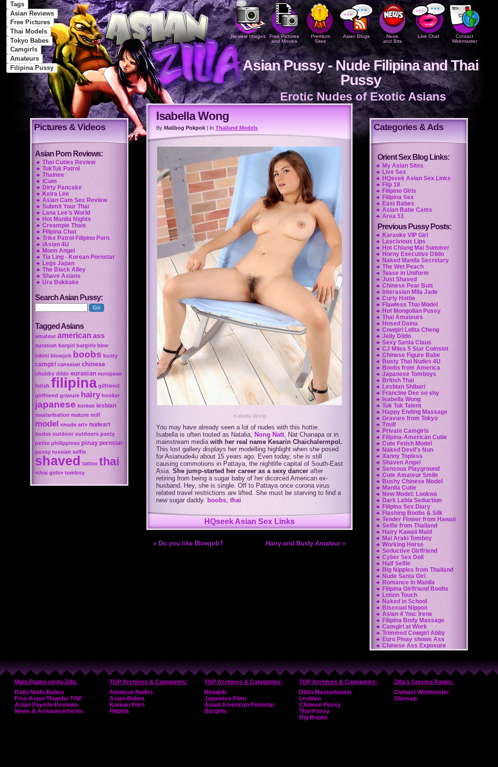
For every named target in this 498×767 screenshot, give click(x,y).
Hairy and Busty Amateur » (306, 543)
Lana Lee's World (66, 212)
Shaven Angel (401, 462)
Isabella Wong (401, 399)
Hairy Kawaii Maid (407, 531)
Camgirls (23, 49)
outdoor (63, 434)
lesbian (106, 405)
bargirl (66, 345)
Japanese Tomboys (409, 374)
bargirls (86, 345)
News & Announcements (49, 711)
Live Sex (394, 172)
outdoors (87, 434)
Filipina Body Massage (413, 620)
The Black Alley (64, 269)
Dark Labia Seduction (412, 500)
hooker (111, 395)
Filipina (119, 711)
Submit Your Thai (65, 206)
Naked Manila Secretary (415, 260)
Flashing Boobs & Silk (412, 513)
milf (95, 415)
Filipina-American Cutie (414, 437)
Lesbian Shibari (403, 386)
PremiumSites (320, 39)
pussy (43, 452)
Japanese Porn (225, 698)
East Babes (398, 203)
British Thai (398, 380)
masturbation (52, 415)
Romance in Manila (408, 582)
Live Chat (428, 36)
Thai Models (28, 31)
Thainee (53, 174)
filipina (74, 383)
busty (110, 355)
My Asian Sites (403, 165)
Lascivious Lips (404, 241)
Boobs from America (411, 367)
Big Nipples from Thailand (417, 569)
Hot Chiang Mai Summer (415, 247)
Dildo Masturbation (325, 692)
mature (80, 415)
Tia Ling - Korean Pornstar (78, 257)
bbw (102, 345)
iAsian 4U (55, 244)
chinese (93, 364)
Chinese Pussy (320, 704)
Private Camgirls (405, 430)
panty (107, 434)
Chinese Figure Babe (411, 355)
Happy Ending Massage (414, 412)
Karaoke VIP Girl (405, 235)
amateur (45, 336)
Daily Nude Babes (39, 692)
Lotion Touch (399, 595)
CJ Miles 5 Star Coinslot (415, 348)
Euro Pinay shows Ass (413, 639)
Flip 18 (391, 184)
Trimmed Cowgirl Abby (413, 633)
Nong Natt (269, 434)
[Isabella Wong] (249, 406)
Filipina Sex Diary (406, 506)
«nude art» (74, 424)
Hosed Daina (400, 323)
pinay (89, 442)
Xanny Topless (402, 456)
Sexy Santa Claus (406, 342)
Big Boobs (313, 717)
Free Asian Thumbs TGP (48, 698)
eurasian (83, 373)
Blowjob (215, 692)
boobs (216, 500)
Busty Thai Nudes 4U (411, 361)
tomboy (75, 473)
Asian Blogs (356, 36)
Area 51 (393, 216)
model (47, 423)
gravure (69, 395)
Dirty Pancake (62, 187)
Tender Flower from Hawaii (419, 519)
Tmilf (389, 424)
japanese (55, 404)
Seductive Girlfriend (409, 550)
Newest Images (248, 36)
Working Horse (403, 544)
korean (86, 406)
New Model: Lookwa (409, 494)
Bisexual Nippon (404, 607)
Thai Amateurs (402, 317)
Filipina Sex (398, 197)
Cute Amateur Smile (410, 475)
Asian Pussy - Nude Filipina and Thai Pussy (361, 72)
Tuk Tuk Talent (401, 405)
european (110, 373)
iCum (49, 181)
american (74, 335)
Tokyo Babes (29, 40)
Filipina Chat (59, 231)
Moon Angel (58, 250)
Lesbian (310, 698)
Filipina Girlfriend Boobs (415, 588)
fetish (42, 386)
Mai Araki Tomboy (407, 538)
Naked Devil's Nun (407, 449)
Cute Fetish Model (407, 443)
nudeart (99, 424)
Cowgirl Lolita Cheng (410, 329)
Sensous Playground (411, 468)
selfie (79, 452)
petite (42, 443)
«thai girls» (49, 473)
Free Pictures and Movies (284, 39)
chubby (44, 373)
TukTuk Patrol (61, 168)
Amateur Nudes (131, 692)
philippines (65, 443)
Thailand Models (236, 128)
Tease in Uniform (405, 273)
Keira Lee (55, 193)
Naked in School (404, 601)
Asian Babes (127, 698)
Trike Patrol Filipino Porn (75, 238)
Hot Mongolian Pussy (411, 310)
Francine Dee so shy (410, 393)
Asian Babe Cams (407, 209)
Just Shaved (399, 279)
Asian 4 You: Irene (407, 614)
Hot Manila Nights (66, 219)
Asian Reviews (32, 13)
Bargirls (215, 711)
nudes (43, 434)
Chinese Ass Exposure (414, 645)
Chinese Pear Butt (407, 285)
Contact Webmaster (464, 39)
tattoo (90, 463)
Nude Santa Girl (404, 576)
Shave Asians (61, 276)
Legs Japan (58, 263)
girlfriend (46, 395)
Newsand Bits (392, 39)
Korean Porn (126, 704)
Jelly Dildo (396, 336)
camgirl (45, 364)
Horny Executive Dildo (413, 254)
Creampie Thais (64, 225)
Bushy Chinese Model (412, 481)
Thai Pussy (314, 711)
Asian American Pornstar (239, 704)
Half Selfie (396, 563)
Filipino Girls (399, 190)
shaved (58, 461)
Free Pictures (30, 22)
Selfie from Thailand (409, 525)
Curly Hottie (398, 298)
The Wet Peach (403, 266)
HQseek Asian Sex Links (249, 521)
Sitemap (405, 698)
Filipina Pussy (31, 67)
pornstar (111, 443)
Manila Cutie (399, 487)
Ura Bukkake (60, 282)
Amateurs (24, 58)
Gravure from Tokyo (410, 418)
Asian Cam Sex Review (74, 200)
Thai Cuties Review (68, 162)
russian (61, 452)
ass (99, 336)
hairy (90, 394)
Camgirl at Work (404, 626)
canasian (68, 364)
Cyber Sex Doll (403, 557)
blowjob (61, 355)
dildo (62, 373)
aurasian (46, 345)
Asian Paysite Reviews (46, 704)
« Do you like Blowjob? (188, 543)
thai (235, 500)
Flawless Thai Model (410, 304)
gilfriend (109, 386)
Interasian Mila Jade (410, 292)
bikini (42, 355)
